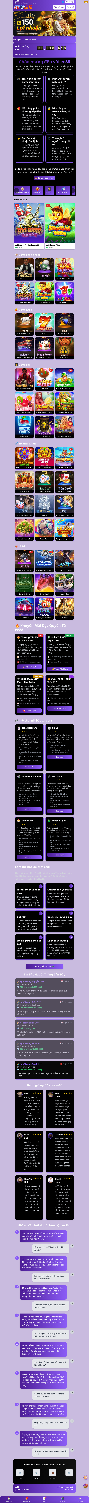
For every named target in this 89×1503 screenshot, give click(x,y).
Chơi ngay (29, 767)
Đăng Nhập (59, 7)
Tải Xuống (69, 2)
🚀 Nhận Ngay (29, 667)
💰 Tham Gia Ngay (60, 669)
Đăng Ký (70, 7)
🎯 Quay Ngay (29, 710)
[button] (41, 34)
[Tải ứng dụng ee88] (44, 23)
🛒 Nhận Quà (60, 708)
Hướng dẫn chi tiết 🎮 (44, 966)
